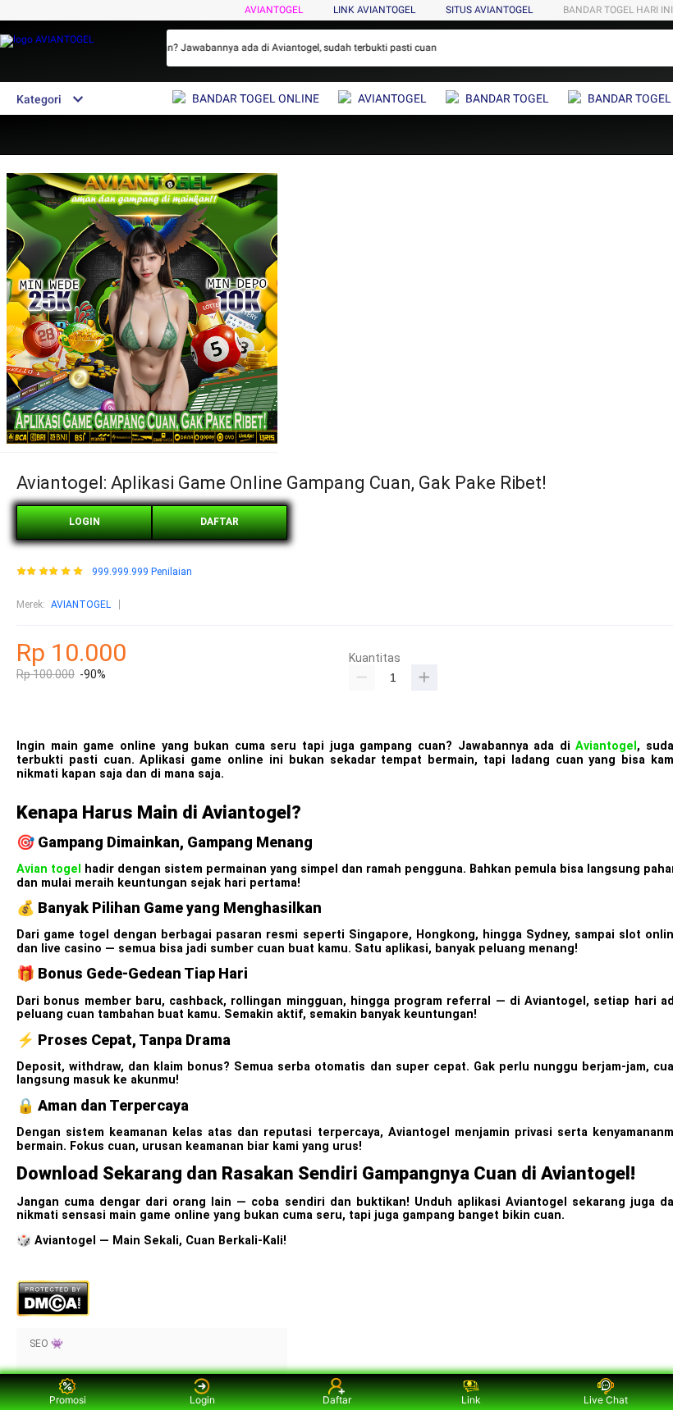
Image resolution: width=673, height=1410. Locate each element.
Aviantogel (606, 746)
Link (471, 1400)
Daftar (337, 1400)
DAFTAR (219, 521)
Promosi (67, 1400)
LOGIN (84, 521)
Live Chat (606, 1400)
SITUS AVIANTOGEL (489, 10)
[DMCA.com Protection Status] (52, 1313)
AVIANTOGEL (274, 10)
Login (202, 1400)
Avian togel (48, 869)
